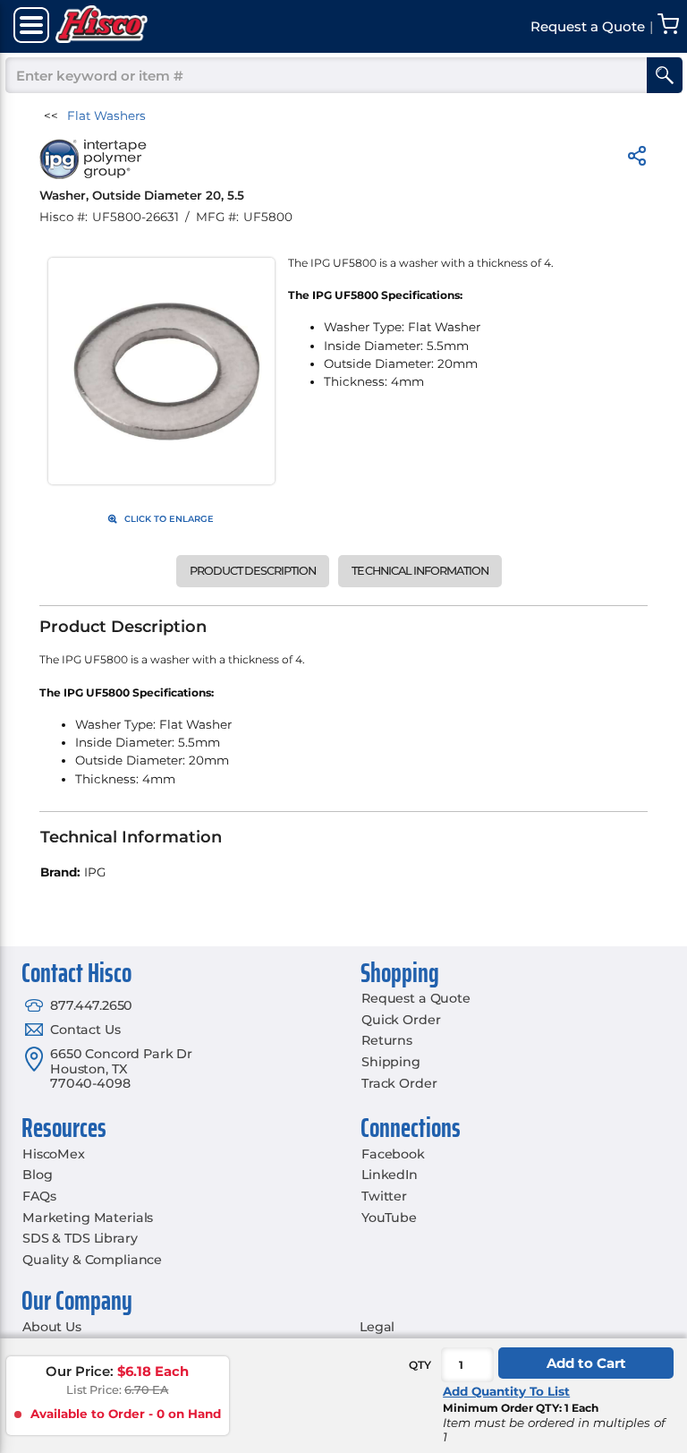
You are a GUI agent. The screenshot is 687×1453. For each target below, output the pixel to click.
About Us (51, 1327)
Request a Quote (416, 998)
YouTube (389, 1217)
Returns (386, 1040)
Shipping (390, 1062)
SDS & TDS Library (80, 1238)
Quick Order (400, 1020)
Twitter (384, 1196)
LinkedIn (389, 1174)
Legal (377, 1327)
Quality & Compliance (92, 1259)
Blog (37, 1174)
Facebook (393, 1154)
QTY (420, 1365)
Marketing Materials (87, 1217)
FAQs (38, 1196)
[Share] (637, 159)
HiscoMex (53, 1154)
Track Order (399, 1083)
